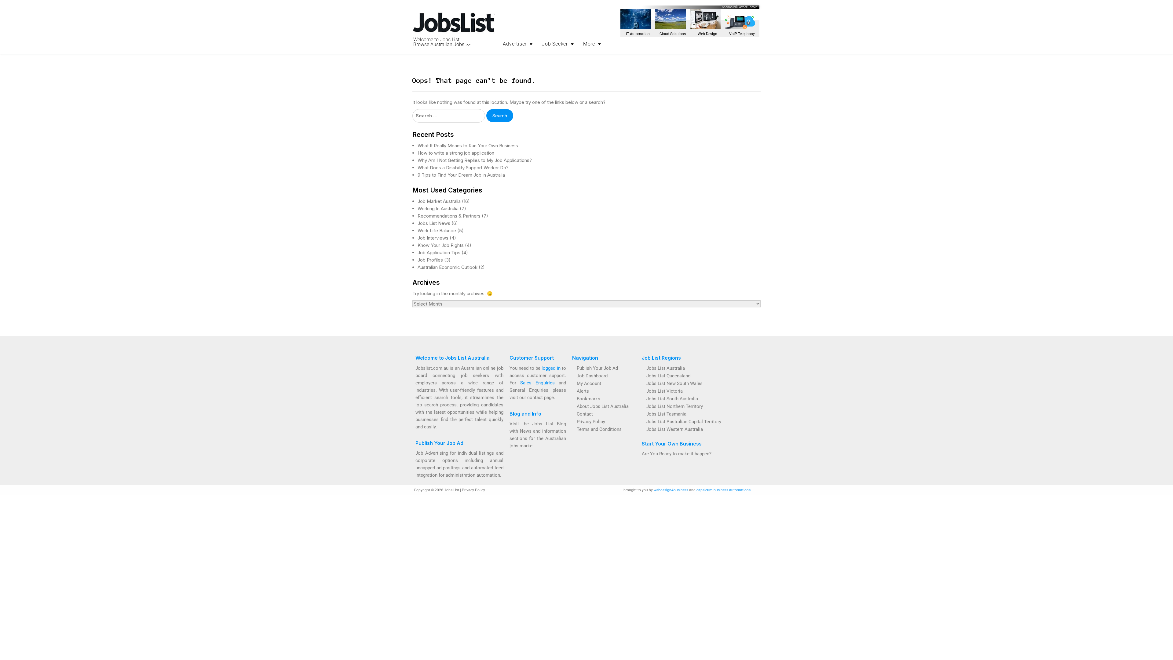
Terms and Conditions (599, 429)
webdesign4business (671, 490)
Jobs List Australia (665, 368)
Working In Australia (438, 208)
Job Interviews (433, 238)
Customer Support (532, 358)
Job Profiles (430, 260)
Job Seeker (555, 44)
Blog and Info (525, 414)
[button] (517, 44)
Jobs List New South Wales (674, 383)
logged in (551, 368)
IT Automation (638, 34)
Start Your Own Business (672, 444)
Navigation (585, 358)
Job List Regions (661, 358)
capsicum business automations (723, 490)
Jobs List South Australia (672, 399)
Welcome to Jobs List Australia (452, 358)
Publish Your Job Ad (439, 443)
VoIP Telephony (742, 34)
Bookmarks (588, 399)
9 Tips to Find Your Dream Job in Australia (461, 175)
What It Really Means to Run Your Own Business (468, 145)
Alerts (583, 391)
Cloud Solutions (673, 34)
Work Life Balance (437, 230)
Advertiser (515, 44)
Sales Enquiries (537, 383)
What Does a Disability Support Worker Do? (463, 167)
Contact (585, 414)
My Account (589, 383)
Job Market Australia (439, 201)
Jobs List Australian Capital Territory (683, 421)
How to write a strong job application (456, 153)
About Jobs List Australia (603, 406)
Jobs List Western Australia (674, 429)
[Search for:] (448, 116)
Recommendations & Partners (449, 216)
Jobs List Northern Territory (674, 406)
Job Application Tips (439, 252)
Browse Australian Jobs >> (441, 44)
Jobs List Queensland (668, 376)
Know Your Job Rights (441, 245)
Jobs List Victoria (664, 391)
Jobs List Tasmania (666, 414)
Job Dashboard (592, 376)
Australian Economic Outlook (447, 267)
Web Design (707, 34)
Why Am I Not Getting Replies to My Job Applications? (475, 160)
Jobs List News (434, 223)
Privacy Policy (591, 421)
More (589, 44)
